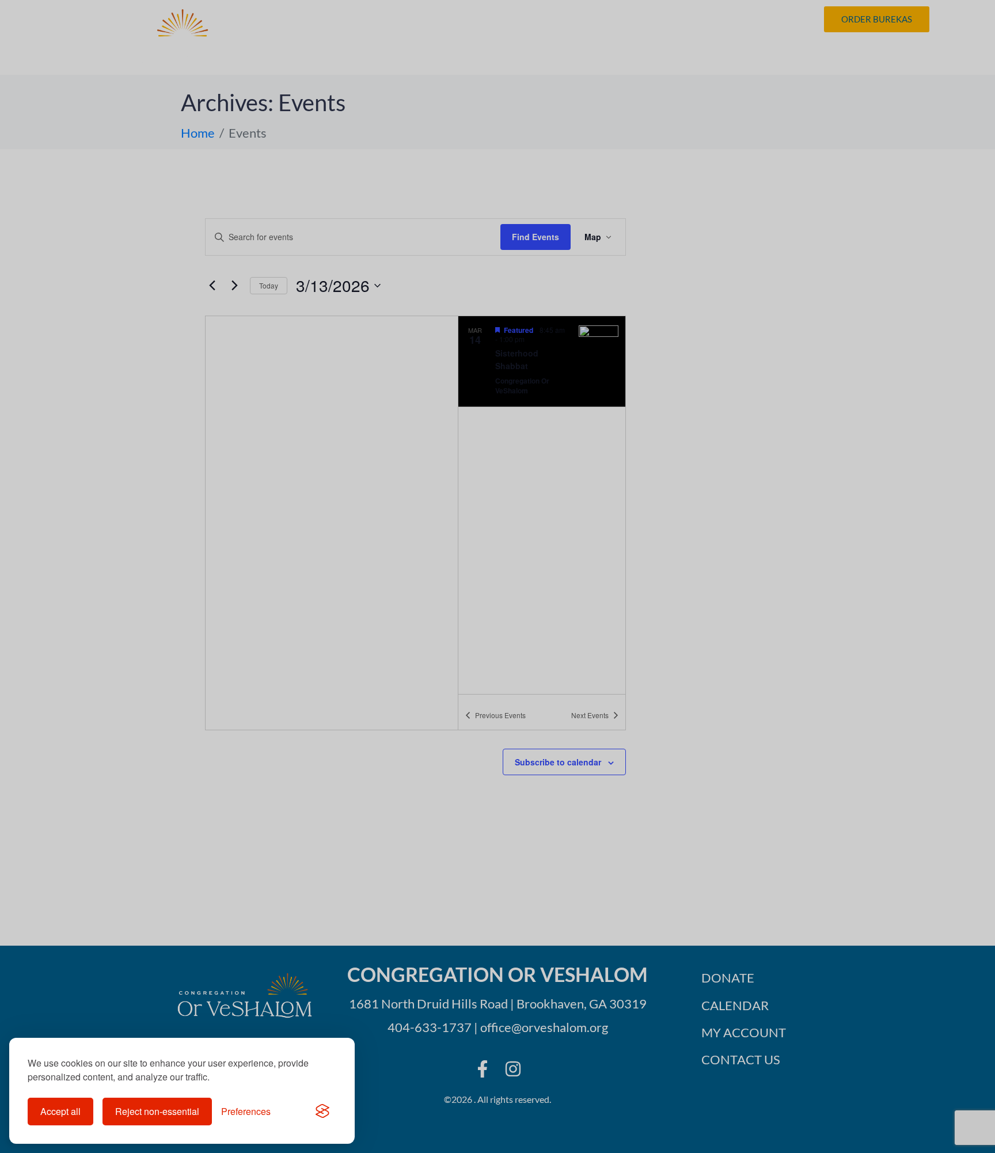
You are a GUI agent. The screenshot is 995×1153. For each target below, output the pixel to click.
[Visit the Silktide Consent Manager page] (322, 1111)
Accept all (60, 1111)
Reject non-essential (157, 1111)
